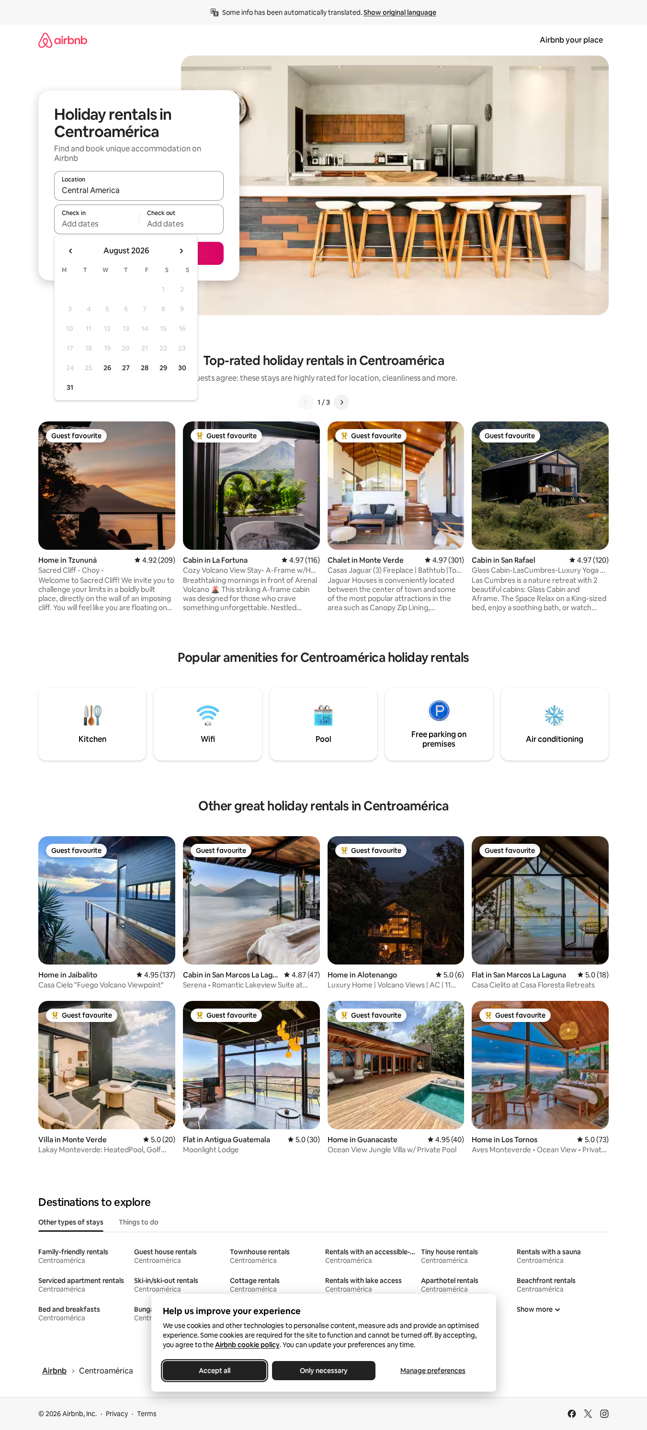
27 (126, 367)
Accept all (214, 1370)
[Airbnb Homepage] (62, 40)
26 (107, 367)
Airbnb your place (571, 40)
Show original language (399, 12)
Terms (147, 1413)
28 (144, 367)
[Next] (341, 402)
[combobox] (139, 190)
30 (182, 367)
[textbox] (96, 223)
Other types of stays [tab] (70, 1222)
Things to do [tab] (139, 1222)
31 (70, 387)
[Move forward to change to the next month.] (181, 251)
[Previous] (306, 402)
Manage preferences (432, 1370)
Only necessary (324, 1370)
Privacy (117, 1413)
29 (163, 367)
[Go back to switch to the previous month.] (71, 251)
